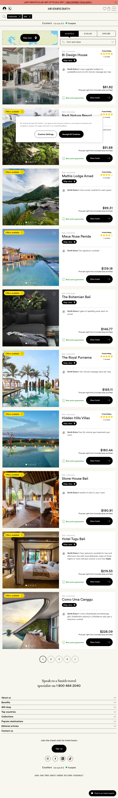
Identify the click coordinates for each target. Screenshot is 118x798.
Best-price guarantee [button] (75, 98)
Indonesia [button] (12, 16)
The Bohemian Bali (76, 297)
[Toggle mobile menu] (114, 8)
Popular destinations (12, 721)
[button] (88, 42)
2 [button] (28, 162)
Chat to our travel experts (104, 793)
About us (6, 697)
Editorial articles (10, 726)
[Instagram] (48, 758)
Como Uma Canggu (77, 599)
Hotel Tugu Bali (73, 539)
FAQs (42, 775)
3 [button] (30, 162)
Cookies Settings (46, 134)
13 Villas (88, 34)
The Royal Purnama (77, 357)
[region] (59, 129)
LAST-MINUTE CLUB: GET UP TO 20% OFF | (58, 2)
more (108, 559)
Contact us (7, 730)
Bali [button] (25, 16)
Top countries (8, 711)
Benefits (5, 702)
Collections (7, 716)
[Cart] (109, 8)
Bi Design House (74, 55)
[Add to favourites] (54, 52)
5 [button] (35, 162)
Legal (37, 775)
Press (47, 775)
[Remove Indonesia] (19, 16)
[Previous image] (7, 76)
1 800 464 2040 (68, 686)
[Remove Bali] (30, 16)
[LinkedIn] (62, 758)
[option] (30, 75)
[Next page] (75, 659)
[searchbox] (75, 16)
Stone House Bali (75, 478)
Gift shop (6, 707)
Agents (53, 775)
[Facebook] (55, 758)
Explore (106, 34)
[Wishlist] (104, 8)
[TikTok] (70, 758)
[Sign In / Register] (4, 8)
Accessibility (78, 775)
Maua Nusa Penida (76, 236)
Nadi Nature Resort (77, 115)
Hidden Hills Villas (76, 418)
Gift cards (68, 775)
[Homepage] (59, 8)
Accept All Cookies (71, 134)
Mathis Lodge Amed (77, 176)
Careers (60, 775)
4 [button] (33, 162)
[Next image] (55, 76)
